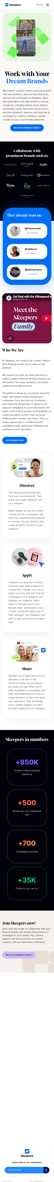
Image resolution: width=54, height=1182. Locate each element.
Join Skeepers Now (15, 440)
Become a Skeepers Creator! (27, 128)
